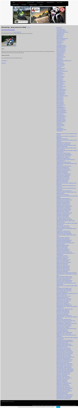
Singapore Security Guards (68, 337)
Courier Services (21, 2)
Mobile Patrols (64, 240)
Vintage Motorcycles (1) (60, 128)
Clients (74, 320)
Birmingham (58, 233)
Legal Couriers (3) (59, 67)
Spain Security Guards (71, 185)
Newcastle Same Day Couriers (61, 340)
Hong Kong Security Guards (61, 145)
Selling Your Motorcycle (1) (61, 117)
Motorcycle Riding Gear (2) (61, 91)
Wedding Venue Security (60, 359)
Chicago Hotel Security (60, 150)
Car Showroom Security (60, 366)
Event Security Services (60, 194)
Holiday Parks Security (60, 224)
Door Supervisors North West (61, 245)
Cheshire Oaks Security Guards (61, 328)
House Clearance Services (66, 389)
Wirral (66, 227)
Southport (75, 223)
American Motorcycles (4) (60, 33)
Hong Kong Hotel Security (69, 145)
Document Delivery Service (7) (61, 47)
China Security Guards (67, 333)
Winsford (63, 227)
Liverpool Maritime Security (61, 160)
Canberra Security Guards (60, 175)
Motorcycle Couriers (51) (60, 77)
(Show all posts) (29, 27)
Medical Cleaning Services (65, 238)
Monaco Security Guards (68, 280)
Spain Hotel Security (68, 315)
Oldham (73, 220)
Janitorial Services (65, 172)
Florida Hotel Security (67, 162)
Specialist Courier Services (60, 350)
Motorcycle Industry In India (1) (61, 81)
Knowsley (64, 219)
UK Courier (24, 4)
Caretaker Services (59, 172)
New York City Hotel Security (70, 159)
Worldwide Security (67, 214)
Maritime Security (68, 240)
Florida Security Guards (69, 253)
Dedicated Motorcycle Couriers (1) (62, 46)
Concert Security (59, 375)
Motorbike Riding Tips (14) (60, 73)
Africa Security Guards (67, 398)
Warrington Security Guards (61, 190)
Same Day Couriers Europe (69, 345)
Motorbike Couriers (59, 263)
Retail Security (67, 310)
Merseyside (62, 220)
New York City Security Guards (61, 159)
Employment (67, 211)
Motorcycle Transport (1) (60, 102)
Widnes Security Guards (60, 362)
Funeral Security (59, 250)
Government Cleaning (68, 155)
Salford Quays (69, 223)
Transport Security (59, 380)
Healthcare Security (59, 320)
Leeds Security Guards (69, 328)
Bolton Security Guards (60, 319)
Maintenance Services (68, 288)
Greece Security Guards (67, 397)
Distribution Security (65, 381)
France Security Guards (68, 350)
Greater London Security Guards (61, 388)
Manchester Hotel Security (66, 198)
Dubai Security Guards (68, 199)
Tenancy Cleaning (59, 393)
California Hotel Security (60, 162)
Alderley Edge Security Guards (61, 285)
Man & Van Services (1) (60, 69)
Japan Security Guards (69, 188)
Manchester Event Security (60, 345)
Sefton (73, 223)
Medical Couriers (59, 138)
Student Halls (70, 212)
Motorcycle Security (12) (60, 98)
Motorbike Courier (59, 133)
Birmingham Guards (67, 303)
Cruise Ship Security (65, 379)
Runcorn (63, 223)
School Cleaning (68, 349)
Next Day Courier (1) (60, 106)
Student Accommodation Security (61, 363)
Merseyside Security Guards (61, 353)
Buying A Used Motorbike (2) (61, 39)
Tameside (61, 225)
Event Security (59, 188)
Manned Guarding (65, 320)
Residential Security (59, 258)
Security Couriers (64, 393)
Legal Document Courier (69, 394)
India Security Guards (71, 242)
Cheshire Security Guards (60, 327)
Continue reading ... (4, 60)
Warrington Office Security (66, 358)
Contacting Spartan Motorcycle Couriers (62, 297)
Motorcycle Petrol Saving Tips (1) (61, 86)
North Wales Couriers (60, 176)
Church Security (69, 251)
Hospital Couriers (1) (60, 59)
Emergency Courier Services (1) (61, 50)
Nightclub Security (59, 198)
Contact (41, 4)
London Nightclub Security (71, 293)
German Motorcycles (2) (60, 55)
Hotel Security (59, 246)
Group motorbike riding (8, 29)
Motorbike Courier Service (60, 262)
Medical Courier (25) (60, 72)
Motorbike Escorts (65, 271)
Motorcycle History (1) (60, 80)
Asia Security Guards (68, 262)
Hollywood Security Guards (61, 154)
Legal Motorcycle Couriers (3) (61, 68)
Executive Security (64, 375)
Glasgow (58, 237)
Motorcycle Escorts (59, 358)
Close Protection (59, 238)
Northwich (70, 220)
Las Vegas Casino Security (68, 316)
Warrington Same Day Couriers (61, 298)
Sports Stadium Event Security (66, 372)
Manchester (61, 219)
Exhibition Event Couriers (60, 155)
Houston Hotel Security (67, 173)
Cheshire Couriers (59, 171)
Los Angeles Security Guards (68, 147)
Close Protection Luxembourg (61, 253)
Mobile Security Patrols (60, 367)
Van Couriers (65, 255)
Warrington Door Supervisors (61, 199)
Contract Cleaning (62, 149)
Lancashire (70, 219)
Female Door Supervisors (60, 207)
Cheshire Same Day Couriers (61, 332)
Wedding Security (66, 249)
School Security (59, 259)
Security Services (66, 177)
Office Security (59, 311)
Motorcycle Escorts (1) (60, 78)
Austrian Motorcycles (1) (60, 34)
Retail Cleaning (64, 380)
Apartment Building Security (61, 315)
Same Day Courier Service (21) (61, 111)
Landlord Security (59, 215)
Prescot (58, 223)
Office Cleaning (59, 292)
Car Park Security (66, 301)
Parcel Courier (60, 2)
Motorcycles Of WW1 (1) (60, 103)
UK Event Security (68, 354)
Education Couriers (67, 175)
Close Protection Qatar (60, 255)
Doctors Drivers (65, 258)
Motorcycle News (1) (60, 85)
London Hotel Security (69, 340)
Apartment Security (65, 212)
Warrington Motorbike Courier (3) (61, 129)
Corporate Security (67, 323)
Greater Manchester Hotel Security (61, 368)
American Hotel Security (65, 250)
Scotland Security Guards (60, 163)
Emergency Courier (33, 4)
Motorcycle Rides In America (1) (61, 89)
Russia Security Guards (60, 398)
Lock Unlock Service (65, 136)
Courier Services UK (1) (60, 42)
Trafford (64, 225)
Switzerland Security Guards (69, 341)
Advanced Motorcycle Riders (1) (61, 30)
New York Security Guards (65, 311)
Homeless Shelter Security (60, 390)
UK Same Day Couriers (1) (60, 125)
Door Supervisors (59, 185)
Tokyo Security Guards (68, 332)
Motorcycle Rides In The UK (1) (61, 90)
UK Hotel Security (71, 136)
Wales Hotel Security (64, 146)
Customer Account (65, 302)
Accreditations (70, 320)
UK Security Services (68, 355)
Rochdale (60, 223)
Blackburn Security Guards (60, 310)
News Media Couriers (69, 364)
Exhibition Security (59, 379)
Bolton (62, 233)
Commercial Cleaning (65, 215)
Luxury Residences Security (61, 377)
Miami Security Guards (66, 158)
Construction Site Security (60, 323)
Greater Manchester (68, 233)
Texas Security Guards (67, 232)
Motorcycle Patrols (59, 271)
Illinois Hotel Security (68, 154)
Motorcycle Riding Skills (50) (61, 93)
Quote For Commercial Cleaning (61, 290)
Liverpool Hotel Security (68, 390)
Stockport (58, 225)
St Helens (60, 279)
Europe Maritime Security (60, 142)
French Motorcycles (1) (60, 54)
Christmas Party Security (60, 201)
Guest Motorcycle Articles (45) (61, 56)
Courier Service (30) (59, 41)
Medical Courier (16, 4)
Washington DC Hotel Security (68, 150)
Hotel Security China (69, 306)
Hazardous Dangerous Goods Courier (62, 346)
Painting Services (68, 290)
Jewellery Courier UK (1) (60, 65)
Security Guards (63, 188)
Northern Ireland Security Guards (69, 163)
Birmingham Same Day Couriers (61, 306)
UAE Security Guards (68, 206)
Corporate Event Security (60, 249)
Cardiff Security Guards (60, 232)
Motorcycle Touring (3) (60, 99)
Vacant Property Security (60, 214)
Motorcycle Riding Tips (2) (60, 94)
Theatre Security (66, 362)
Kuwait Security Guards (60, 168)
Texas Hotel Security (67, 142)
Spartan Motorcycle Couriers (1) (61, 120)
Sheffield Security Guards (60, 333)
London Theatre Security (60, 397)
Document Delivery (50, 2)
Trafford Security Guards (69, 285)
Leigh (67, 219)
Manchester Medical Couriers (61, 394)
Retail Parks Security (60, 384)
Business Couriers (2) (60, 37)
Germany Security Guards (69, 353)
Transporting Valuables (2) (60, 124)
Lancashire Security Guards (60, 385)
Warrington (58, 276)
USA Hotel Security (67, 207)
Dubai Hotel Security (68, 190)
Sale (66, 223)
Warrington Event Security (67, 367)
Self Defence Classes (68, 377)
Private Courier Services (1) (61, 108)
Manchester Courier (65, 171)
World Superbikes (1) (60, 130)
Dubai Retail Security (60, 158)
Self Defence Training (64, 246)
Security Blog (72, 323)
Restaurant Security (66, 384)
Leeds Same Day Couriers (60, 337)
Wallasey (67, 225)
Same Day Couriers (65, 133)
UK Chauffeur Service (67, 241)
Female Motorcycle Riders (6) (61, 52)
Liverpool (68, 227)
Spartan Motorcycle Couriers (66, 259)
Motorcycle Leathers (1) (60, 82)
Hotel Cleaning (67, 385)
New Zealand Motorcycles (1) (61, 104)
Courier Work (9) (59, 43)
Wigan (60, 227)
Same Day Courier (30, 2)
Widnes (58, 227)
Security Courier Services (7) (61, 115)
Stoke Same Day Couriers (60, 341)
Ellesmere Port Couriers (60, 303)
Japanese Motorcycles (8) (60, 63)
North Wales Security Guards (61, 354)
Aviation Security (64, 185)
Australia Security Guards (65, 376)
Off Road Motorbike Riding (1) (61, 107)
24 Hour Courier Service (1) (61, 29)
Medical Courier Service (65, 268)
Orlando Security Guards (60, 147)
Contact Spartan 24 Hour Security (61, 251)
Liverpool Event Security (67, 366)
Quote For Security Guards (67, 289)
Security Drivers (59, 242)
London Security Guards (67, 319)
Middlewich (66, 220)
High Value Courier (65, 138)
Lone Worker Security (65, 314)
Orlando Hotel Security (60, 173)
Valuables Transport (66, 176)
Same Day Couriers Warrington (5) (62, 112)
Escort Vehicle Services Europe (61, 349)
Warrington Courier (66, 167)
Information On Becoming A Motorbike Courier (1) (64, 60)
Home (14, 2)
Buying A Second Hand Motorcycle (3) (62, 38)
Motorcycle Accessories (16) (61, 76)
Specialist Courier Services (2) (61, 121)
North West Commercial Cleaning (67, 277)
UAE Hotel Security (71, 133)
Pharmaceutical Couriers (64, 392)
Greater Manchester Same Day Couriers (62, 342)
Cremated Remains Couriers (64, 329)
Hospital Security (59, 212)
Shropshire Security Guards (60, 355)
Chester (58, 219)
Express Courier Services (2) (61, 51)
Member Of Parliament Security (61, 364)
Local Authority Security (60, 301)
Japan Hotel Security (70, 368)
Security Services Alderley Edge (61, 228)
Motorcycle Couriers (59, 167)
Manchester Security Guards (61, 206)
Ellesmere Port (67, 237)
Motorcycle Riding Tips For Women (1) (62, 95)
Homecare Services (67, 168)
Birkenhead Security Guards (68, 359)
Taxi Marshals (59, 392)
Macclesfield (58, 220)
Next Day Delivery (40, 2)
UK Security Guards (69, 388)
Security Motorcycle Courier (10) (61, 116)
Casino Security (59, 240)
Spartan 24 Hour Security (60, 177)
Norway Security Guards (67, 324)
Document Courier (59, 136)
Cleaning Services (67, 210)
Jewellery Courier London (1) (61, 64)
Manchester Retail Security (60, 316)
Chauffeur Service (69, 363)
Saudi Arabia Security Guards (68, 371)
